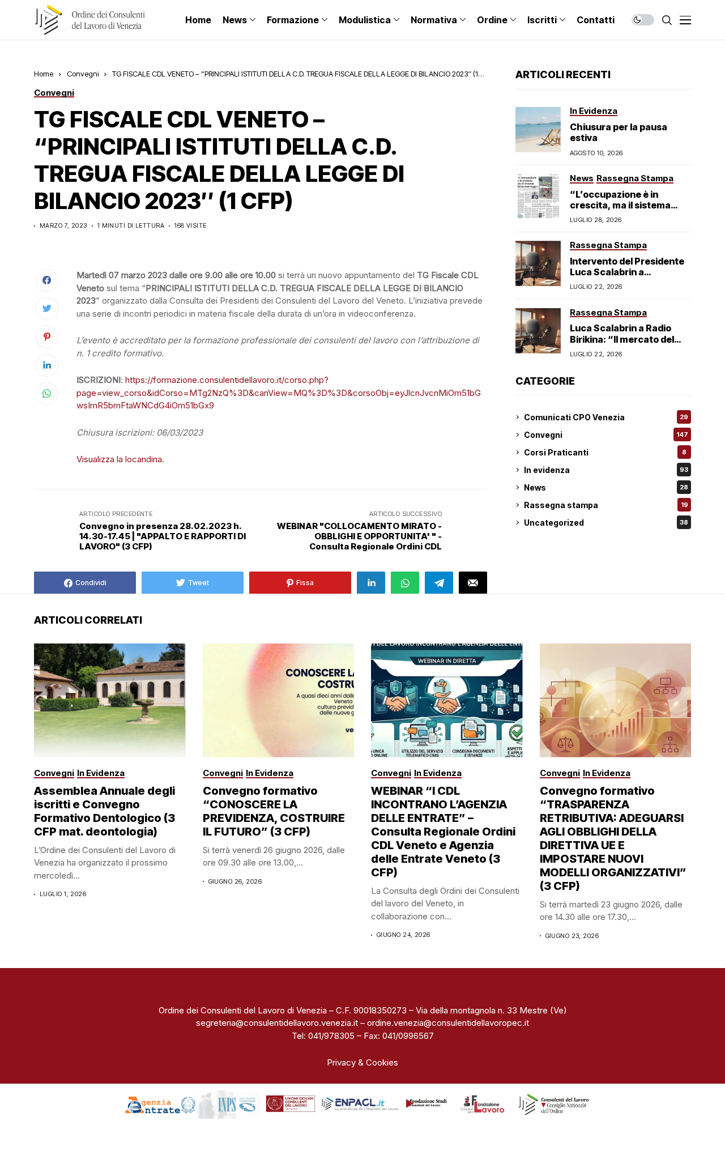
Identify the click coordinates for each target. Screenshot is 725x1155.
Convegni (83, 73)
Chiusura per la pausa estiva (618, 132)
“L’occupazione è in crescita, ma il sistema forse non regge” (620, 205)
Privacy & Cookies (362, 1062)
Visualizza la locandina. (120, 459)
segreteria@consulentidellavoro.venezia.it (277, 1022)
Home (43, 73)
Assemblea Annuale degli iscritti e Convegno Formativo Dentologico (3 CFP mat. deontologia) (104, 811)
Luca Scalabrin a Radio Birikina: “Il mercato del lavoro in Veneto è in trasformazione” (622, 344)
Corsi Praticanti (605, 452)
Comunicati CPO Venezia (606, 417)
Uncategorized (606, 522)
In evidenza (606, 470)
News (606, 487)
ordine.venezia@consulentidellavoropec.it (448, 1022)
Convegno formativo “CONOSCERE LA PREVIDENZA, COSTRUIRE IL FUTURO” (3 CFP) (274, 811)
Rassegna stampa (606, 505)
